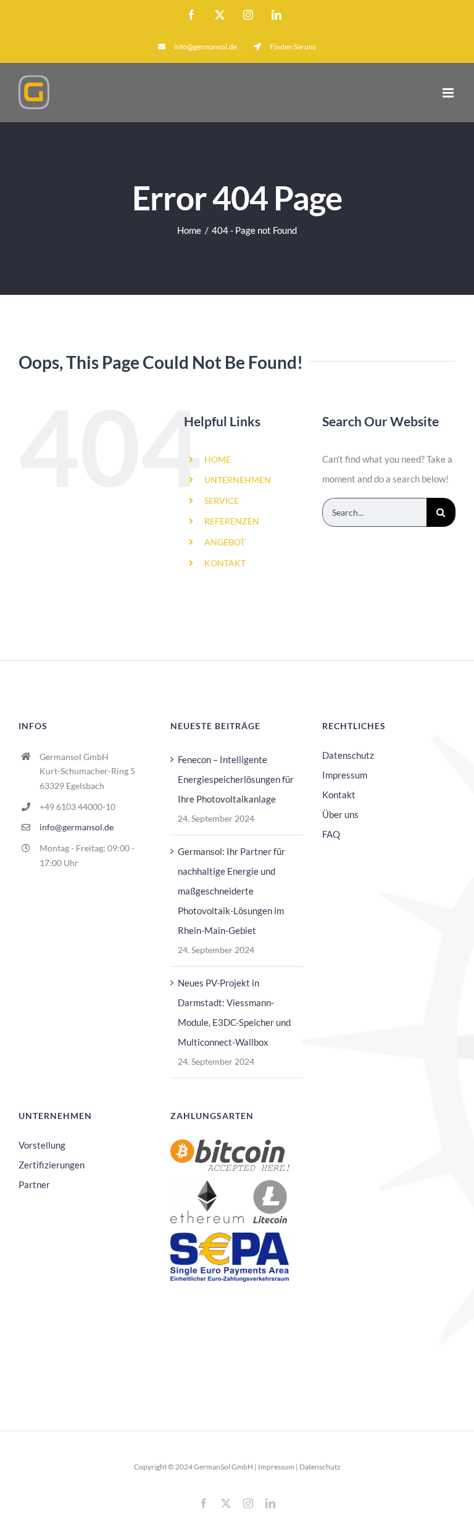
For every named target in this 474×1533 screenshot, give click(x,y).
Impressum (344, 774)
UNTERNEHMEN (237, 479)
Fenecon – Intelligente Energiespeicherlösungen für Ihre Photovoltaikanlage (236, 779)
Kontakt (339, 794)
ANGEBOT (224, 542)
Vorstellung (42, 1145)
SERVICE (221, 500)
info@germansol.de (77, 827)
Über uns (340, 814)
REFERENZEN (231, 521)
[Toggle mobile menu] (449, 92)
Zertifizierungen (52, 1164)
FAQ (331, 834)
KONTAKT (225, 563)
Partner (34, 1184)
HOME (217, 459)
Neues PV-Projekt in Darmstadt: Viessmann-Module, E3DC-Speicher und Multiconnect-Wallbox (234, 1012)
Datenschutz (348, 755)
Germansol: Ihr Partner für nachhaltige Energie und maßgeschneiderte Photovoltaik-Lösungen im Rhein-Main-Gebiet (231, 891)
